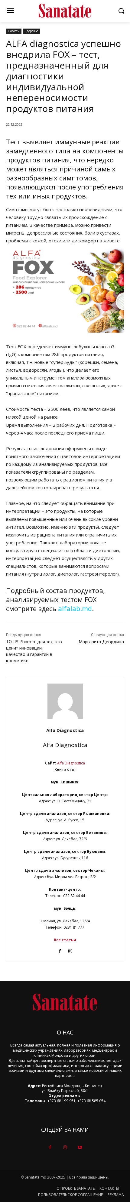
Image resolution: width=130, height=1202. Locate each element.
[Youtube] (80, 1147)
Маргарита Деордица (101, 641)
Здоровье (31, 31)
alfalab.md (75, 608)
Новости (14, 31)
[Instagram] (70, 949)
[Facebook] (59, 949)
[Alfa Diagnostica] (65, 701)
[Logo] (65, 11)
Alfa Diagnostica (65, 730)
